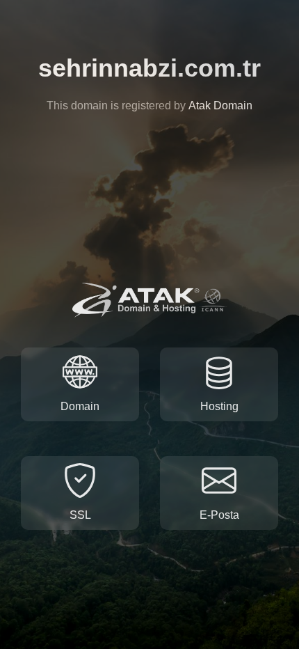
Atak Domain (220, 105)
